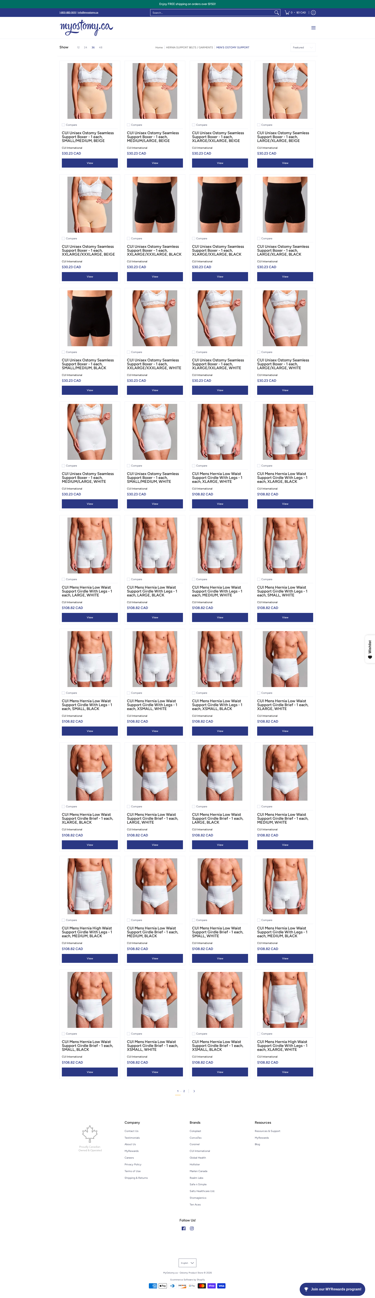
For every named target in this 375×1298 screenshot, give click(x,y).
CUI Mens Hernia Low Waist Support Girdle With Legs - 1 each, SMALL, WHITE (282, 591)
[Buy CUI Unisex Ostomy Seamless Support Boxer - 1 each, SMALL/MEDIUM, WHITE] (155, 432)
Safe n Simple (198, 1184)
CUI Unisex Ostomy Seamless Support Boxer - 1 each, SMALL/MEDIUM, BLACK (88, 364)
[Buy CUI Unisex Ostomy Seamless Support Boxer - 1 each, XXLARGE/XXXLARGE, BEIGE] (90, 205)
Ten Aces (195, 1204)
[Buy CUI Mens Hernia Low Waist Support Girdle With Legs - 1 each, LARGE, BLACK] (155, 545)
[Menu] (313, 28)
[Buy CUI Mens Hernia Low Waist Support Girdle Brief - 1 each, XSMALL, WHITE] (155, 1000)
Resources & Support (267, 1131)
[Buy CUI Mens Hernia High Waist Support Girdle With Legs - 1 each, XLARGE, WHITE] (285, 1000)
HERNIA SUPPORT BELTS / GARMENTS (189, 47)
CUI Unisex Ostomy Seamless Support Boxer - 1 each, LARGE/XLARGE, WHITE (283, 364)
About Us (130, 1144)
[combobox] (211, 12)
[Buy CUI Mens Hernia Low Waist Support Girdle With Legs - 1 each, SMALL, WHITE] (285, 545)
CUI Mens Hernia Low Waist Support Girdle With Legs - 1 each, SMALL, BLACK (87, 705)
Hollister (195, 1164)
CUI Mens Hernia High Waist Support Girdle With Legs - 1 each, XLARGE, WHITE (282, 1045)
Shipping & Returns (136, 1177)
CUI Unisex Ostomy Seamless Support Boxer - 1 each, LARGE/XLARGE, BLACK (283, 250)
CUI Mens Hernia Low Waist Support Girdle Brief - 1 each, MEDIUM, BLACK (152, 932)
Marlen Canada (198, 1171)
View (90, 163)
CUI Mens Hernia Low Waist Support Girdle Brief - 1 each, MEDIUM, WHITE (282, 818)
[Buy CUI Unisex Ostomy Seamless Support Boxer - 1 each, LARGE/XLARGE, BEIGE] (285, 91)
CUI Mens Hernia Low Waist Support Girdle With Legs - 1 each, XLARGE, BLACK (282, 477)
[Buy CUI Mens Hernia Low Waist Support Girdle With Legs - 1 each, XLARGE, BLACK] (285, 432)
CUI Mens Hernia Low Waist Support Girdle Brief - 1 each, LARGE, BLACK (217, 818)
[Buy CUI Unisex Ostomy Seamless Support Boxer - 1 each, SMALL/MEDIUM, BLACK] (90, 318)
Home (159, 47)
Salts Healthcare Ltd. (202, 1191)
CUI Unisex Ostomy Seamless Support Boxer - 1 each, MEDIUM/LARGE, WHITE (88, 477)
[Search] (276, 12)
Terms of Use (133, 1171)
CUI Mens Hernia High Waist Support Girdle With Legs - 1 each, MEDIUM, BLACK (87, 932)
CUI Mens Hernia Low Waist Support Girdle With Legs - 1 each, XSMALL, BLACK (217, 705)
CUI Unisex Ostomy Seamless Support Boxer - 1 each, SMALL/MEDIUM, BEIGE (88, 137)
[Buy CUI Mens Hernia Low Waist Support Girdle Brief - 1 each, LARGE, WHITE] (155, 773)
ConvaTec (196, 1137)
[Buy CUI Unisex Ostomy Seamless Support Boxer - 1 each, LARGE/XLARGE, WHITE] (285, 318)
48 (100, 47)
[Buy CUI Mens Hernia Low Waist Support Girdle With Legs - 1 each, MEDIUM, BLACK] (285, 886)
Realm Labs (196, 1177)
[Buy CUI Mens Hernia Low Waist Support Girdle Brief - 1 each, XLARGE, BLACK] (90, 773)
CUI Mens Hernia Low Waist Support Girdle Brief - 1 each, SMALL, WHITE (217, 932)
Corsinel (195, 1144)
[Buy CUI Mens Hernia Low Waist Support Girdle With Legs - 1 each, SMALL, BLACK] (90, 659)
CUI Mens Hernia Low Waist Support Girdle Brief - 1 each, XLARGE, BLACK (87, 818)
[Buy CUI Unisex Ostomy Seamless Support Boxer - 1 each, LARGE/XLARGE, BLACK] (285, 205)
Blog (257, 1144)
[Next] (195, 1091)
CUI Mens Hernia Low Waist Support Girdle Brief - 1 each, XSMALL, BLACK (217, 1045)
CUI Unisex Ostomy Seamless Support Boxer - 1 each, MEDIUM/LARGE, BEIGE (153, 137)
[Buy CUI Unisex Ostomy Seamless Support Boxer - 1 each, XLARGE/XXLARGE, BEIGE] (220, 91)
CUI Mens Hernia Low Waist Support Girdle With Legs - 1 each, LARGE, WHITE (87, 591)
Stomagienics (198, 1197)
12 (78, 47)
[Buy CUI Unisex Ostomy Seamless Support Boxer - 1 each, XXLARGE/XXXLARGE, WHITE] (155, 318)
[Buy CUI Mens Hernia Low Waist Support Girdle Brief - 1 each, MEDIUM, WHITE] (285, 773)
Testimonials (132, 1137)
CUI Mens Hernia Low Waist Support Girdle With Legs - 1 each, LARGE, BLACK (152, 591)
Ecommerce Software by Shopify (187, 1279)
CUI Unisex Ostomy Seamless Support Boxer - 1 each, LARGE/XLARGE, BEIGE (283, 137)
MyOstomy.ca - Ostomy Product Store (183, 1272)
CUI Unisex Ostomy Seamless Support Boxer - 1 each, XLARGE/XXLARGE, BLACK (218, 250)
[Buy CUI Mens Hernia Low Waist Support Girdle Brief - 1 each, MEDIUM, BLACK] (155, 886)
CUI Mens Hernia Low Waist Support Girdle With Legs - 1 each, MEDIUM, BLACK (282, 932)
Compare (71, 124)
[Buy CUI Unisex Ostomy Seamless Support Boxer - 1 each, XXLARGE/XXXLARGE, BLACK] (155, 205)
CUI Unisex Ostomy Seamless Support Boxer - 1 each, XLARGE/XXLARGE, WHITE (218, 364)
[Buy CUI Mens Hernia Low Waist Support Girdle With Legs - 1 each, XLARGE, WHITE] (220, 432)
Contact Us (131, 1131)
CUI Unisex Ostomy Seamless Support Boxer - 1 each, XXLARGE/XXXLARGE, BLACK (154, 250)
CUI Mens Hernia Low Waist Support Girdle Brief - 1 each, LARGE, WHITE (152, 818)
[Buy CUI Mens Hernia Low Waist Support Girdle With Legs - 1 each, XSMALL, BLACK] (220, 659)
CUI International (72, 147)
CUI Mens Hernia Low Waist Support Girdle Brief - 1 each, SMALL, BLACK (87, 1045)
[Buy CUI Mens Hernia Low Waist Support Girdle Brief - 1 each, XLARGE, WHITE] (285, 659)
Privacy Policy (133, 1164)
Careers (129, 1157)
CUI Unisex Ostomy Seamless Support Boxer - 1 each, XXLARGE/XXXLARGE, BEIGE (88, 250)
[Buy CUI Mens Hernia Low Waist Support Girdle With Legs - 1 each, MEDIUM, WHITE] (220, 545)
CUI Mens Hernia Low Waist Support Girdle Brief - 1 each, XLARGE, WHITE (282, 705)
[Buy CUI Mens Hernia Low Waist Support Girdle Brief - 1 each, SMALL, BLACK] (90, 1000)
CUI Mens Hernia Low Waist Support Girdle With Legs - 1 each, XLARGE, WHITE (217, 477)
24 (85, 47)
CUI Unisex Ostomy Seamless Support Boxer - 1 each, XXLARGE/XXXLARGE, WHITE (154, 364)
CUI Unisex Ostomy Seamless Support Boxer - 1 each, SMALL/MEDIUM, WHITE (153, 477)
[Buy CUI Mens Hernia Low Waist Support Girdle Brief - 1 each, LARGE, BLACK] (220, 773)
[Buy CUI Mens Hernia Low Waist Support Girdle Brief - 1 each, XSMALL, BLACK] (220, 1000)
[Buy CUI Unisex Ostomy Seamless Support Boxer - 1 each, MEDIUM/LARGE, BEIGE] (155, 91)
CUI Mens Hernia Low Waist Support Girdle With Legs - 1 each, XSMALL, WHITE (152, 705)
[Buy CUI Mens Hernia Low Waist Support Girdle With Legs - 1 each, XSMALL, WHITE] (155, 659)
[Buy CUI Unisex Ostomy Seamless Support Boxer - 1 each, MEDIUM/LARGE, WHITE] (90, 432)
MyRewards (132, 1151)
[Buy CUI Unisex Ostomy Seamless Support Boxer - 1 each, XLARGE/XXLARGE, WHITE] (220, 318)
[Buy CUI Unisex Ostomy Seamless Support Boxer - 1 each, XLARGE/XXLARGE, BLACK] (220, 205)
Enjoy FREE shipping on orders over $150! (187, 4)
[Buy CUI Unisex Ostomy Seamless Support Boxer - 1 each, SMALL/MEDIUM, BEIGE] (90, 91)
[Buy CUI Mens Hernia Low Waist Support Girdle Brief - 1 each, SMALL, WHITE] (220, 886)
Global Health (198, 1157)
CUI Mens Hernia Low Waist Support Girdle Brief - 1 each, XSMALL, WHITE (152, 1045)
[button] (184, 1228)
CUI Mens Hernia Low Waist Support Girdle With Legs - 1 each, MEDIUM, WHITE (217, 591)
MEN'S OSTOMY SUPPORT (232, 47)
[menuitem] (295, 12)
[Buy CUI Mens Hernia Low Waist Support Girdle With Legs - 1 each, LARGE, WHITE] (90, 545)
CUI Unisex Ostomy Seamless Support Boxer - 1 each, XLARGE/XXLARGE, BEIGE (218, 137)
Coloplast (195, 1131)
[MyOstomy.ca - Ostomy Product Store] (86, 28)
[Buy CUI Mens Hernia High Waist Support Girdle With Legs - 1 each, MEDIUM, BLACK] (90, 886)
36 (93, 47)
